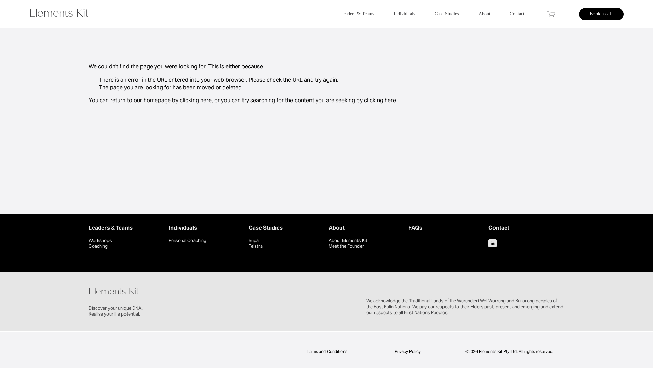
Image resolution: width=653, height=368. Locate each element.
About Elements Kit (348, 240)
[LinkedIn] (492, 243)
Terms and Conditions (326, 351)
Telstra (256, 246)
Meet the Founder (346, 246)
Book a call (601, 13)
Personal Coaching (187, 240)
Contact (517, 13)
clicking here (196, 100)
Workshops (100, 240)
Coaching (98, 246)
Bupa (254, 240)
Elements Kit (59, 14)
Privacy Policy (408, 351)
